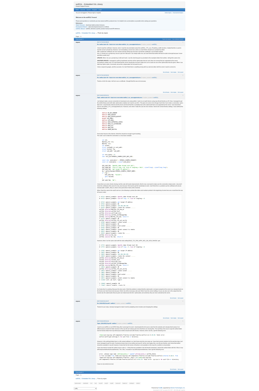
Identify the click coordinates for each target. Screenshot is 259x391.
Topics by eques (166, 39)
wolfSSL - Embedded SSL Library (89, 4)
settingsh (132, 383)
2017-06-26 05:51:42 (103, 321)
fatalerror (125, 383)
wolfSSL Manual (80, 28)
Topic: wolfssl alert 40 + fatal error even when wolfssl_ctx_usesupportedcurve (119, 97)
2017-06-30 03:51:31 (103, 95)
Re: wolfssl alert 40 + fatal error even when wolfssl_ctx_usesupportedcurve (119, 44)
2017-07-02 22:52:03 (103, 75)
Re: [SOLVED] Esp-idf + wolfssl (106, 303)
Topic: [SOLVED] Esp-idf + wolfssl (106, 323)
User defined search (177, 39)
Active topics (168, 12)
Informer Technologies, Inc (177, 388)
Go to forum (166, 72)
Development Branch (81, 27)
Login (100, 9)
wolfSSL (154, 44)
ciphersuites (78, 383)
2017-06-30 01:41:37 (103, 301)
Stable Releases (80, 25)
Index (77, 9)
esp (96, 383)
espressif (118, 383)
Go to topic (173, 72)
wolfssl (138, 383)
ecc (91, 383)
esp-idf (100, 383)
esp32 (106, 383)
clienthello (85, 383)
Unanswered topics (178, 12)
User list (82, 9)
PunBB (160, 388)
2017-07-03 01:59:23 (103, 42)
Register (94, 9)
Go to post (180, 72)
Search (89, 9)
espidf (111, 383)
